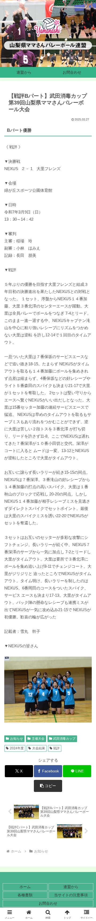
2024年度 (17, 748)
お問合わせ (48, 903)
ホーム (25, 887)
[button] (48, 786)
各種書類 (25, 895)
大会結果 (38, 748)
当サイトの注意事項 (71, 895)
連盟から (70, 887)
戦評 (56, 748)
